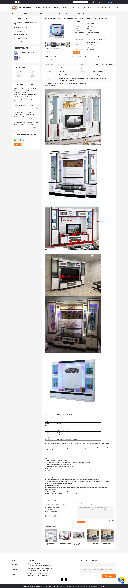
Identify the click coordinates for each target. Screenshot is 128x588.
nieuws (104, 7)
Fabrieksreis (65, 7)
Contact (76, 52)
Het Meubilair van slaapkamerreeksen (25, 22)
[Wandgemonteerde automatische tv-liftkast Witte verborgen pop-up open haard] (65, 535)
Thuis (38, 7)
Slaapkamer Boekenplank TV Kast (27, 57)
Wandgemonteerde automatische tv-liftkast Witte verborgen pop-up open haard (65, 544)
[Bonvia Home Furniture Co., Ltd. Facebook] (16, 2)
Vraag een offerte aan (102, 2)
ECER (104, 586)
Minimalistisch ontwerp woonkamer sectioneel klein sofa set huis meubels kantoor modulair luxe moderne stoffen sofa (93, 544)
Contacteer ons (93, 7)
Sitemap (14, 577)
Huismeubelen (18, 31)
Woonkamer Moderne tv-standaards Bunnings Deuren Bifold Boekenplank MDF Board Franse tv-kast (51, 544)
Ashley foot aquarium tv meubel (26, 52)
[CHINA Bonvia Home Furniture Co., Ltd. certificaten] (19, 74)
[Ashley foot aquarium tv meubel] (15, 53)
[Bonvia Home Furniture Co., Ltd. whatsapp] (21, 140)
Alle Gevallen (113, 7)
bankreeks (17, 42)
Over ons (56, 7)
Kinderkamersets (19, 35)
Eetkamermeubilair (19, 27)
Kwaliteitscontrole (79, 7)
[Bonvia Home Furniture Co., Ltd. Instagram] (19, 2)
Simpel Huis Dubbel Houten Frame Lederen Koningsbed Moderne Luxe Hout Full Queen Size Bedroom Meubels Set (39, 565)
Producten (46, 7)
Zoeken (91, 2)
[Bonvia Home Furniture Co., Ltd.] (21, 7)
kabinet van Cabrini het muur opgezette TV (80, 496)
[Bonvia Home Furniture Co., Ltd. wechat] (25, 140)
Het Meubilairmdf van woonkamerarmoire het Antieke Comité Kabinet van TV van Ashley (57, 50)
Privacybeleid (26, 586)
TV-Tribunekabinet (29, 14)
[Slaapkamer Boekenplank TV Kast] (15, 58)
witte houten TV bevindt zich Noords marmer (58, 496)
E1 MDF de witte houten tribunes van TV (99, 496)
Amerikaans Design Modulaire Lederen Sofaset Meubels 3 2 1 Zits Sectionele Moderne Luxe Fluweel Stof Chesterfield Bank (79, 544)
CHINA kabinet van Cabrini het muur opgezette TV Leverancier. (45, 586)
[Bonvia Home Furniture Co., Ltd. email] (16, 140)
